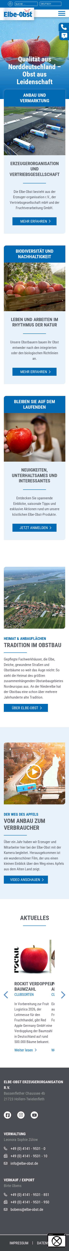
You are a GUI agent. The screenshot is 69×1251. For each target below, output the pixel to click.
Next (57, 993)
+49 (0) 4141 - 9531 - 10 (29, 1156)
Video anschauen (25, 879)
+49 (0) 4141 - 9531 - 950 (30, 1202)
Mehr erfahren (33, 221)
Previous (11, 993)
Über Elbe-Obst (25, 708)
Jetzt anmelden (34, 527)
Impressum (19, 1243)
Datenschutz (48, 1243)
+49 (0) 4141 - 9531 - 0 (28, 1148)
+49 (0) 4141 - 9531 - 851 (30, 1194)
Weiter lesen (23, 1050)
